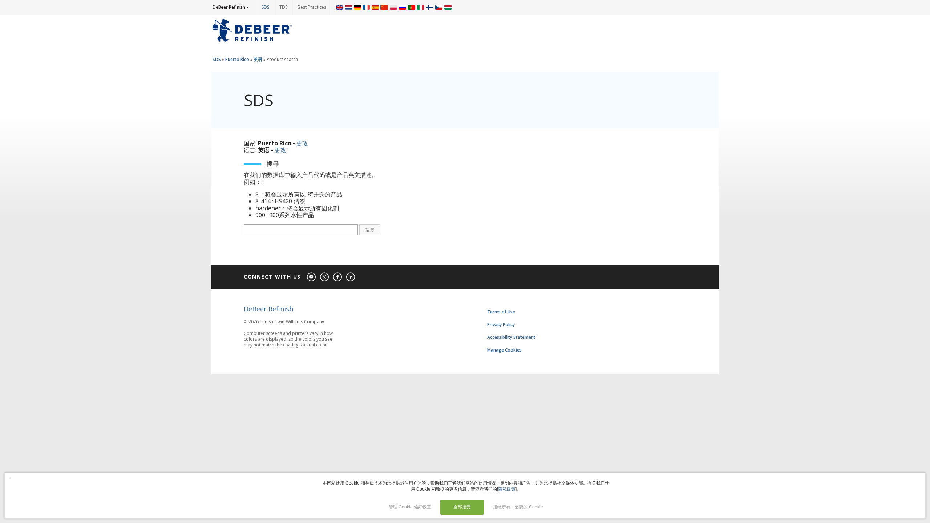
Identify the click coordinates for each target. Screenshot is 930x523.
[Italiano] (421, 7)
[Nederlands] (348, 7)
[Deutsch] (357, 7)
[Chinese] (384, 7)
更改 (302, 143)
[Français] (367, 7)
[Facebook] (338, 277)
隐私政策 (506, 489)
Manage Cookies (504, 350)
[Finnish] (430, 7)
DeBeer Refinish (268, 308)
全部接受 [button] (462, 507)
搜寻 (370, 229)
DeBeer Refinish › (230, 7)
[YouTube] (311, 277)
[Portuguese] (412, 7)
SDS (265, 7)
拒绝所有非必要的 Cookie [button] (518, 507)
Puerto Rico (237, 59)
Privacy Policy (501, 324)
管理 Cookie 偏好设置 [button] (410, 507)
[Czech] (439, 7)
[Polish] (393, 7)
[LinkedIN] (351, 277)
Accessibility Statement (511, 337)
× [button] (9, 478)
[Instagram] (324, 277)
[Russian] (403, 7)
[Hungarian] (448, 7)
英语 (258, 59)
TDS (283, 7)
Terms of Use (501, 312)
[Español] (375, 7)
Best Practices (312, 7)
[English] (340, 7)
